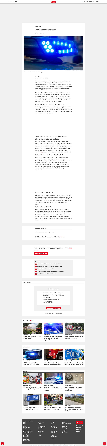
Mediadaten (54, 444)
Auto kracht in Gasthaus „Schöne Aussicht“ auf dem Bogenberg (49, 266)
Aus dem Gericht (54, 427)
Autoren (24, 422)
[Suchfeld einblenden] (11, 2)
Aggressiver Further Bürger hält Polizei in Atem (46, 269)
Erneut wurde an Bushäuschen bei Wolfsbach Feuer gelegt (74, 337)
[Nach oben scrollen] (104, 443)
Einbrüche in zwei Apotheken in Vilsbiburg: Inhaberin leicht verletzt (50, 271)
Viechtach (39, 428)
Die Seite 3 (53, 426)
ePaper (63, 422)
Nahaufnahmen (54, 431)
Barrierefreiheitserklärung (61, 444)
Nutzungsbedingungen (47, 444)
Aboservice (64, 424)
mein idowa (62, 236)
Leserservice (64, 426)
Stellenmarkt (64, 427)
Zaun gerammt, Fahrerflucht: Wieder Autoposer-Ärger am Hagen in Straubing (74, 409)
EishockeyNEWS (26, 434)
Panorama (53, 435)
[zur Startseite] (80, 422)
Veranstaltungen (65, 432)
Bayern (52, 422)
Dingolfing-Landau (41, 431)
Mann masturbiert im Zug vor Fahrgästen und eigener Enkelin (49, 264)
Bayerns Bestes (26, 437)
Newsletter (25, 426)
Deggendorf (40, 434)
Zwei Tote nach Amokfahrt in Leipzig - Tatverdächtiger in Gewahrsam (53, 408)
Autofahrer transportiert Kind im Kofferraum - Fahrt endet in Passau (32, 363)
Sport (52, 424)
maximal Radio (25, 435)
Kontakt (24, 423)
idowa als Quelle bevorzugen (41, 253)
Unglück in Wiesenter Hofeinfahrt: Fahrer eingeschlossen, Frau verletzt (32, 388)
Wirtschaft (53, 432)
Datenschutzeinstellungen (71, 444)
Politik (52, 428)
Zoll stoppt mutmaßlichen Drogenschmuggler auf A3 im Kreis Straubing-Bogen (73, 389)
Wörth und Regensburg (42, 426)
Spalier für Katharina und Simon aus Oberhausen (47, 273)
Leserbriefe (25, 428)
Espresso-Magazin (26, 440)
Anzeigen (64, 430)
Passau (28, 347)
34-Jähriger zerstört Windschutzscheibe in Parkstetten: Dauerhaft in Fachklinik (53, 389)
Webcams (64, 431)
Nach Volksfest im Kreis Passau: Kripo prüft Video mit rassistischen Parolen (74, 363)
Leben (52, 434)
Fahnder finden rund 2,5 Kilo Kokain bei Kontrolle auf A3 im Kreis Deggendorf (53, 338)
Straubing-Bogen (41, 422)
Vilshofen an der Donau (42, 232)
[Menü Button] (9, 2)
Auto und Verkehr (54, 436)
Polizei (15, 1)
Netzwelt (52, 437)
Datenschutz (38, 444)
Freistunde (53, 430)
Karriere (24, 424)
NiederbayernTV (26, 436)
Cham (39, 424)
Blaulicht (52, 423)
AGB (42, 444)
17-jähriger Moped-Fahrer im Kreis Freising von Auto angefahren (31, 408)
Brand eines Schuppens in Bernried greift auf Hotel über (32, 337)
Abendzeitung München (27, 432)
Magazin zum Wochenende (28, 431)
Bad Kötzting (40, 427)
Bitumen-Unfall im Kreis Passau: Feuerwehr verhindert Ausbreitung (52, 363)
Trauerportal (64, 428)
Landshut (39, 423)
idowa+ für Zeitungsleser (66, 423)
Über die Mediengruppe (27, 430)
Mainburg (39, 430)
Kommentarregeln (26, 427)
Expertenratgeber (26, 439)
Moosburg (40, 432)
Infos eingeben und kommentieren (53, 308)
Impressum (33, 444)
